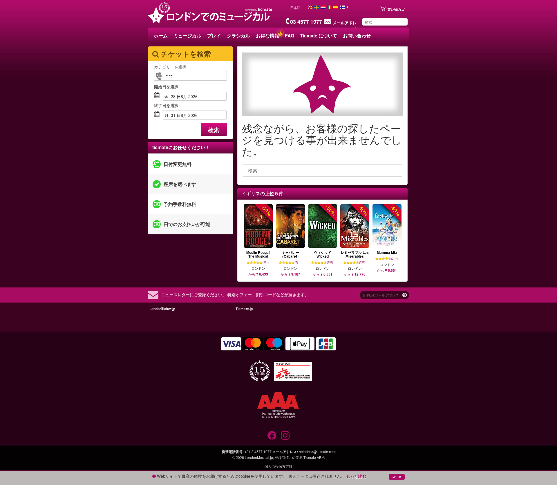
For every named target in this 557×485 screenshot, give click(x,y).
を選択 (166, 86)
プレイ (214, 35)
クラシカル (238, 35)
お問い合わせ (357, 35)
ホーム (161, 35)
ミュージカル (187, 35)
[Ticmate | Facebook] (271, 435)
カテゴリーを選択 (170, 67)
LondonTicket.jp (162, 308)
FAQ (289, 35)
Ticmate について (318, 35)
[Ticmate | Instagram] (285, 435)
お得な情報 (267, 35)
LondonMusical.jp (259, 457)
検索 (214, 130)
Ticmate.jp (244, 308)
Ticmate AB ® (314, 457)
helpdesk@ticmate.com (317, 451)
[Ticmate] (258, 9)
